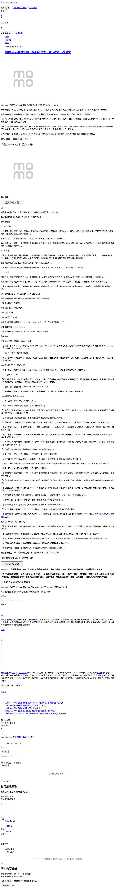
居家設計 (19, 33)
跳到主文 (4, 23)
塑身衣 (3, 605)
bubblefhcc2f (5, 725)
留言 (24, 737)
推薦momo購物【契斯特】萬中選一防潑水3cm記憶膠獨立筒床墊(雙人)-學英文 (36, 714)
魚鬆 (2, 630)
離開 (12, 885)
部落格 (8, 40)
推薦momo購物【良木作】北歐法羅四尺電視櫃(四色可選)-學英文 (30, 711)
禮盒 (19, 685)
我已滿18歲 (5, 885)
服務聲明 (79, 859)
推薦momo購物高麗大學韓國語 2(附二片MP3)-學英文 (26, 705)
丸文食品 (23, 673)
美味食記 (18, 743)
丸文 (13, 673)
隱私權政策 (70, 859)
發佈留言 (5, 765)
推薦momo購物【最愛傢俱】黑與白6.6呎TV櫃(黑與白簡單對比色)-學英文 (34, 703)
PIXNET (40, 859)
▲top (3, 747)
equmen (16, 620)
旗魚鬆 (99, 673)
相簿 (7, 37)
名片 (7, 43)
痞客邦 (19, 737)
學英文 (3, 692)
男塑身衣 (32, 620)
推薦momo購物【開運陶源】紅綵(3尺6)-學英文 (23, 708)
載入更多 (5, 752)
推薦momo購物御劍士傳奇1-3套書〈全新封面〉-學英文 (38, 52)
